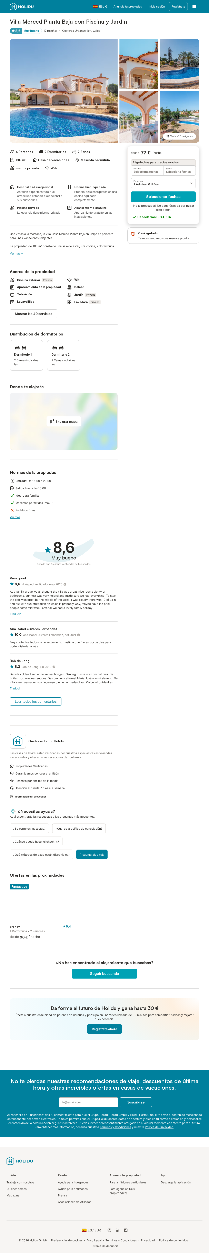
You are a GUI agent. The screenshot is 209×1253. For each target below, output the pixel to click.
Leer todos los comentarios (35, 701)
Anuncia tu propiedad (127, 6)
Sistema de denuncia (104, 1246)
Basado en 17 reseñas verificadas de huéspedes (63, 564)
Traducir (15, 614)
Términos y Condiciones (121, 1240)
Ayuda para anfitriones (73, 1189)
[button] (163, 183)
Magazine (13, 1195)
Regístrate (178, 6)
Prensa (62, 1195)
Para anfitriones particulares (127, 1182)
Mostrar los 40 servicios (33, 314)
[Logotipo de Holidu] (30, 6)
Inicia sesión (157, 6)
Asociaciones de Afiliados (74, 1202)
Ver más (15, 253)
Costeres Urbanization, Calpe (81, 30)
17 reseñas (50, 30)
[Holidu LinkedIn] (117, 1230)
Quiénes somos (17, 1189)
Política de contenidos (173, 1240)
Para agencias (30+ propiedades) (122, 1191)
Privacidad (148, 1240)
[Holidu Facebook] (125, 1230)
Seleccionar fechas (163, 196)
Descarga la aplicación (176, 1182)
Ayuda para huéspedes (73, 1182)
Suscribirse (136, 1102)
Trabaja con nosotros (20, 1182)
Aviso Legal (94, 1240)
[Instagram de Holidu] (109, 1230)
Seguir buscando (104, 973)
